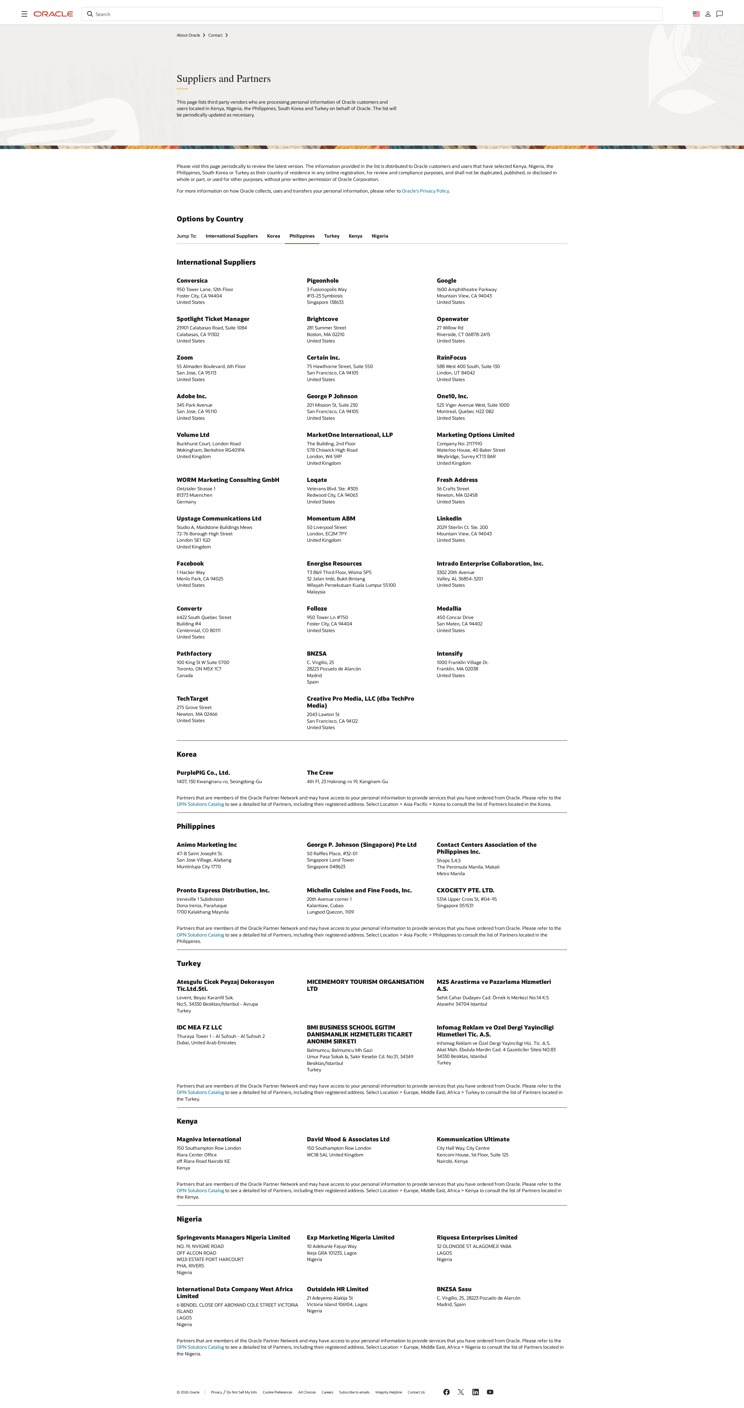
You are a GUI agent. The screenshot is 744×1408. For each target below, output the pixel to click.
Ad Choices (307, 1392)
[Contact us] (719, 13)
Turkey (331, 236)
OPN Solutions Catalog (200, 804)
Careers (327, 1392)
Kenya (355, 236)
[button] (24, 13)
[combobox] (372, 14)
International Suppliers (232, 236)
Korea (273, 236)
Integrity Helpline (388, 1392)
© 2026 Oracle (188, 1392)
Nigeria (380, 236)
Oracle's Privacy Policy (425, 191)
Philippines (302, 236)
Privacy (216, 1392)
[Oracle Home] (53, 14)
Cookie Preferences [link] (277, 1392)
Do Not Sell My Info (242, 1392)
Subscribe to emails (354, 1392)
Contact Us (416, 1392)
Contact (215, 35)
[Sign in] (707, 13)
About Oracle (188, 35)
